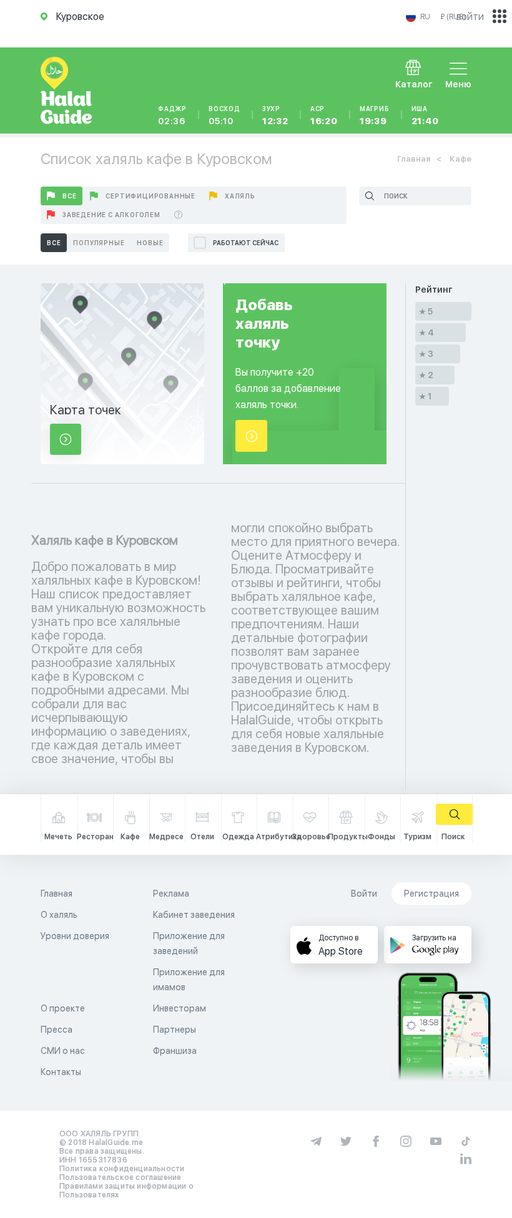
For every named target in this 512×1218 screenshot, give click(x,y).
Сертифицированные (150, 196)
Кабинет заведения (194, 915)
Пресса (56, 1030)
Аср (324, 115)
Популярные (98, 242)
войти (470, 16)
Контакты (61, 1072)
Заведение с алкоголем (111, 214)
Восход (224, 115)
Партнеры (174, 1030)
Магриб (375, 115)
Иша (425, 115)
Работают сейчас (245, 242)
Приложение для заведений (189, 943)
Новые (150, 242)
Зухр (275, 115)
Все (69, 196)
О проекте (63, 1008)
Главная (413, 158)
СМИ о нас (63, 1051)
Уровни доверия (75, 936)
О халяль (59, 915)
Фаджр (172, 115)
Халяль (240, 196)
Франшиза (175, 1051)
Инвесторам (179, 1008)
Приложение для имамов (189, 979)
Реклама (171, 894)
